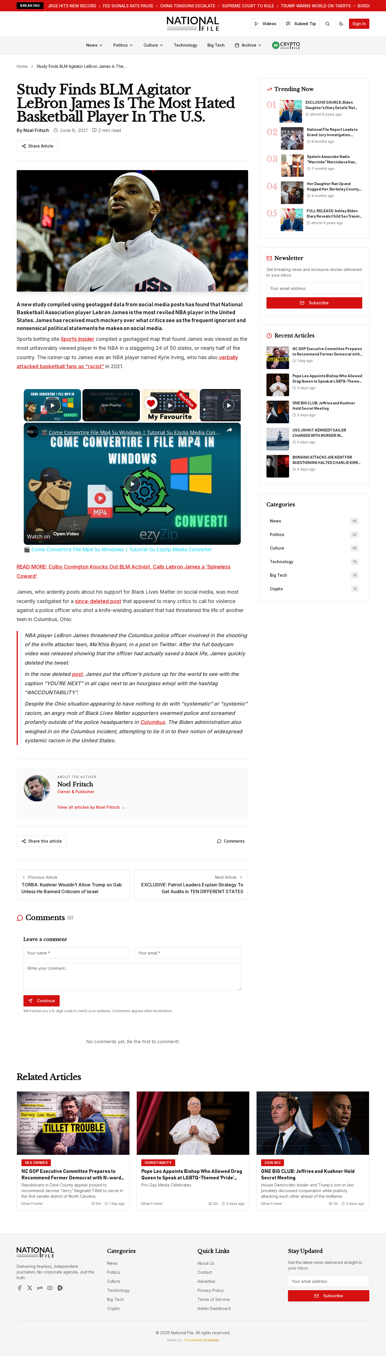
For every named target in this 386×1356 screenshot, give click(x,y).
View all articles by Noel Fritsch (91, 807)
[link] (32, 431)
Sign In (359, 23)
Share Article (40, 146)
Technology (185, 45)
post (77, 674)
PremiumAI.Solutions (201, 1340)
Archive (249, 45)
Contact (205, 1272)
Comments (234, 841)
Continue (46, 1000)
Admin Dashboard (214, 1308)
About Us (206, 1263)
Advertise (206, 1281)
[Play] (169, 405)
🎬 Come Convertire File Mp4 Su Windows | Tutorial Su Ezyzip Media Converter (131, 432)
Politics (120, 45)
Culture (151, 45)
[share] (229, 430)
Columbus (152, 722)
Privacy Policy (211, 1290)
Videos (269, 23)
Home (22, 66)
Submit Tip (305, 23)
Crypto (113, 1308)
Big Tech (216, 45)
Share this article (45, 841)
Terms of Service (214, 1299)
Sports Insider (77, 339)
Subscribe (319, 302)
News (91, 45)
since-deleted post (98, 601)
